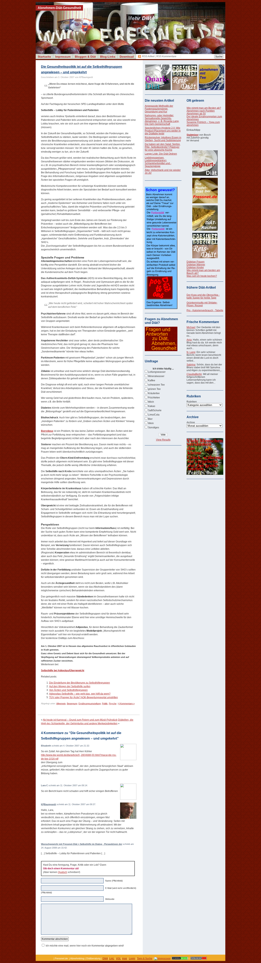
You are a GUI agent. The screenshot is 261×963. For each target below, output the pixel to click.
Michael (191, 327)
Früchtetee (154, 397)
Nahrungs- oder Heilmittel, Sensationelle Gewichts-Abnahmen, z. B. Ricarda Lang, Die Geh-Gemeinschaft (162, 119)
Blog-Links (107, 56)
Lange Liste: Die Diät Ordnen (161, 153)
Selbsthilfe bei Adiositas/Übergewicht (62, 670)
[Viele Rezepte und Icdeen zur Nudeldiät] (205, 190)
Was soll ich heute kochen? (202, 276)
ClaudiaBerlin (194, 374)
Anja (189, 339)
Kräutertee (154, 393)
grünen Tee (154, 389)
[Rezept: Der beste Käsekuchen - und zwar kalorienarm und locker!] (205, 218)
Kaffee (151, 380)
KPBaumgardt (48, 804)
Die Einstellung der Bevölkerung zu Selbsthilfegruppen (79, 682)
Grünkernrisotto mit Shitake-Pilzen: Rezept (202, 304)
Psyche (112, 703)
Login (132, 958)
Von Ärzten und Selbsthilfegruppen (68, 690)
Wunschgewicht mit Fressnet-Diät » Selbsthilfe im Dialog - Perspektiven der (81, 844)
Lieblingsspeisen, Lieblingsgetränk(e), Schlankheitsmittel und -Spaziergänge (158, 162)
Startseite (44, 56)
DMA (105, 958)
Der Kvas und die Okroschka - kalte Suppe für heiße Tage (203, 296)
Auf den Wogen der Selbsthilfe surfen (69, 686)
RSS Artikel (148, 56)
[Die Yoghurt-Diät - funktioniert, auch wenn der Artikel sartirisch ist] (205, 163)
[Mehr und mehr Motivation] (205, 474)
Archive (191, 422)
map (124, 958)
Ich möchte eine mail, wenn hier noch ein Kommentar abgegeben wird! (85, 945)
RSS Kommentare (166, 56)
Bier (150, 419)
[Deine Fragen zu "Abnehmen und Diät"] (161, 350)
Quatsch (62, 872)
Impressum (63, 56)
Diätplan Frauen (196, 261)
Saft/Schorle (154, 410)
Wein (151, 423)
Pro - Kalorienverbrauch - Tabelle (205, 310)
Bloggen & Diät (85, 56)
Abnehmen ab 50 (196, 113)
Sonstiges (153, 427)
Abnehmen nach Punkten (201, 110)
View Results (163, 439)
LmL (111, 958)
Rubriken (192, 401)
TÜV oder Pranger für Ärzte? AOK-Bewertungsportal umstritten (83, 697)
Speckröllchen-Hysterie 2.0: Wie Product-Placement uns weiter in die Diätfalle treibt (163, 130)
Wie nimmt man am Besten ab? (204, 108)
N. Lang (191, 352)
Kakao (151, 406)
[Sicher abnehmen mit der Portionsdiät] (161, 308)
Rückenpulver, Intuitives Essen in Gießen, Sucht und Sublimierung (163, 139)
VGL (118, 958)
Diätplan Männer (196, 264)
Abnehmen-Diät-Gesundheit (59, 8)
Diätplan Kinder (195, 267)
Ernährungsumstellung (90, 703)
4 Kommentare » (126, 703)
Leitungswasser (157, 371)
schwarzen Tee (156, 384)
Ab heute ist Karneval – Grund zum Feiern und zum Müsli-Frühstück (80, 719)
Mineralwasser (156, 376)
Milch (151, 401)
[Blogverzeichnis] (162, 958)
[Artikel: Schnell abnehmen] (180, 958)
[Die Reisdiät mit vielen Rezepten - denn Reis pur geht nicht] (205, 245)
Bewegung (72, 703)
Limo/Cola (153, 414)
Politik (105, 703)
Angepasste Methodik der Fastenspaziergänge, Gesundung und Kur (159, 108)
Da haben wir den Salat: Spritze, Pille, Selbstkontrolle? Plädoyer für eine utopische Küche (162, 147)
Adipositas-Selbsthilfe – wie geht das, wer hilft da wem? (80, 693)
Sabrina (191, 364)
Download (127, 56)
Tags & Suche (144, 958)
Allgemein (61, 703)
